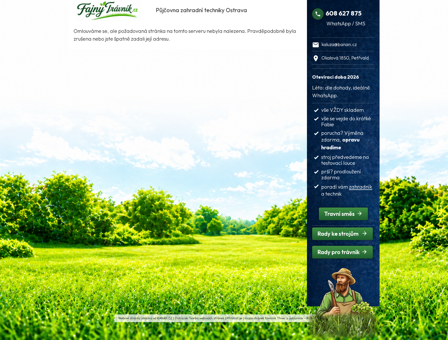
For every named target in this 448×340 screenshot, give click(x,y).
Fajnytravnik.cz (113, 9)
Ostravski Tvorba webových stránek (199, 318)
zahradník (360, 186)
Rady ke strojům (338, 233)
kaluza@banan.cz (339, 44)
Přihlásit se (234, 318)
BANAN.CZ (164, 318)
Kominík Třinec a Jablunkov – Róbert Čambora (297, 318)
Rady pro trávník (338, 252)
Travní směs (339, 213)
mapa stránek (254, 318)
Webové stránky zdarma (135, 318)
